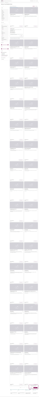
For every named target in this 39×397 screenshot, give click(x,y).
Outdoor (2, 28)
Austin (2, 10)
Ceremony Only (3, 53)
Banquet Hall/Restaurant (4, 39)
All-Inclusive (3, 37)
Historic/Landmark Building (4, 26)
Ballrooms (3, 38)
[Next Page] (28, 387)
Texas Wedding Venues (6, 2)
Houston (3, 11)
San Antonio (3, 12)
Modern (2, 27)
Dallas (2, 13)
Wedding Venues (2, 2)
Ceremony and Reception (4, 52)
